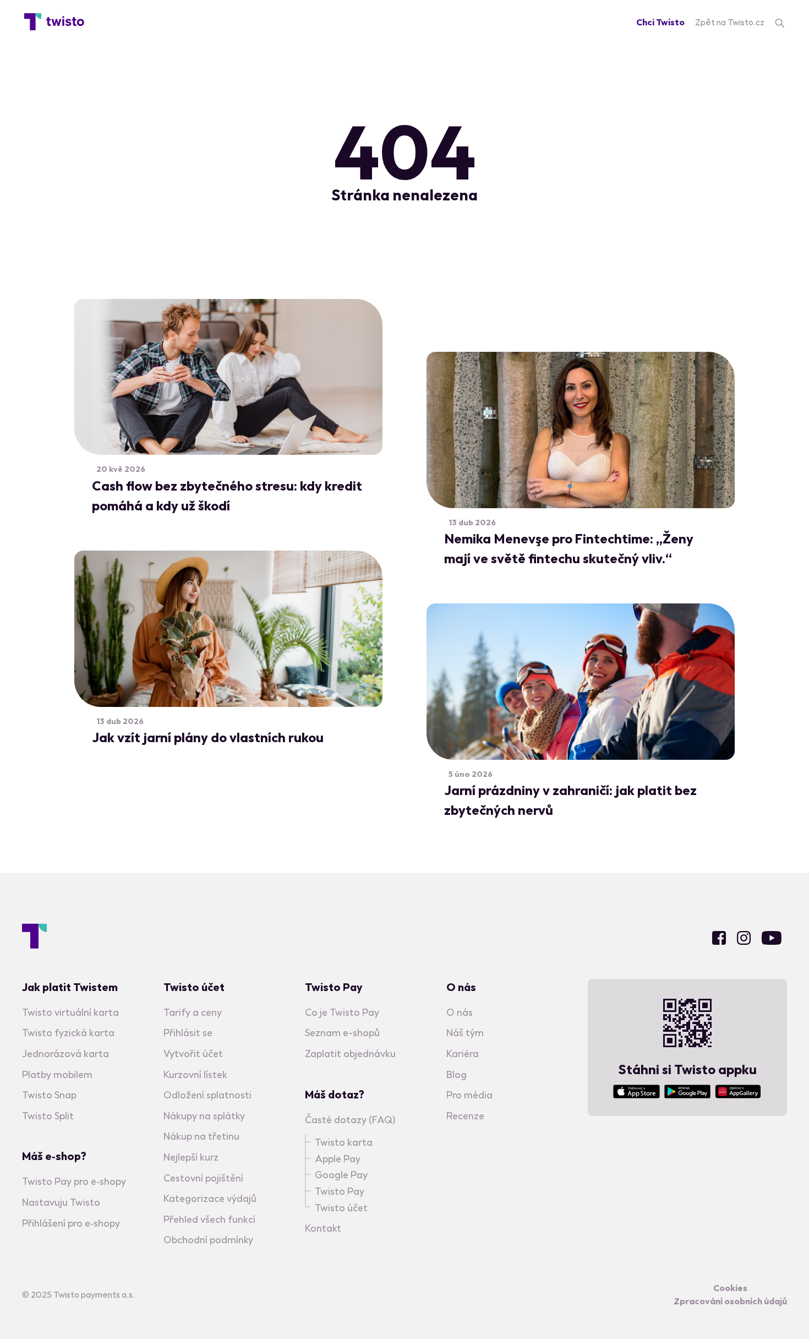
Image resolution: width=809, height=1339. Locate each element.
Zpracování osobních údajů (730, 1301)
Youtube (771, 938)
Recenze (465, 1115)
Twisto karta (344, 1142)
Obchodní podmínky (208, 1239)
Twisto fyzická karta (68, 1032)
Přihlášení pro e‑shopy (71, 1223)
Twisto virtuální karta (70, 1012)
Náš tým (465, 1032)
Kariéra (462, 1053)
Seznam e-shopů (342, 1032)
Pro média (469, 1094)
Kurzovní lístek (195, 1074)
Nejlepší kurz (190, 1157)
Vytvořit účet (193, 1053)
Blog (456, 1074)
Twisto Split (48, 1115)
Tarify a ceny (192, 1012)
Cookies (730, 1287)
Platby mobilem (57, 1074)
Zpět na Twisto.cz (729, 22)
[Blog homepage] (54, 22)
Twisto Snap (49, 1094)
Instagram (743, 938)
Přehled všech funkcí (209, 1219)
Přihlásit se (187, 1032)
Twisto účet (341, 1207)
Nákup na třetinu (201, 1136)
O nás (459, 1012)
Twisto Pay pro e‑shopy (74, 1181)
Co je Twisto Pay (342, 1012)
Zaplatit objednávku (350, 1053)
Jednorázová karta (65, 1053)
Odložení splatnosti (207, 1094)
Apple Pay (337, 1158)
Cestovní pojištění (203, 1178)
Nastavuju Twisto (61, 1202)
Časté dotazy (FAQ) (350, 1119)
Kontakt (323, 1228)
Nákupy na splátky (204, 1115)
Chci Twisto (660, 22)
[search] (780, 22)
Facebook (719, 938)
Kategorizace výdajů (209, 1198)
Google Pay (341, 1174)
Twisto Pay (339, 1191)
